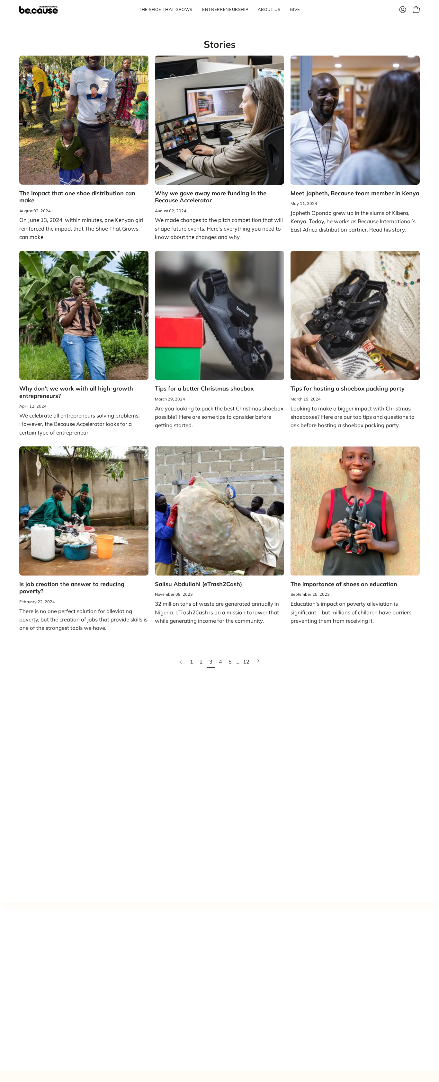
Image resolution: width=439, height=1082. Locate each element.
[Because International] (38, 10)
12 (246, 661)
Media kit (257, 970)
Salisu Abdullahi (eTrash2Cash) (198, 584)
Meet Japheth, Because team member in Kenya (355, 193)
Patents (256, 982)
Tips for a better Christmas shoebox (204, 388)
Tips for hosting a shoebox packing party (348, 388)
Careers (255, 993)
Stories (220, 44)
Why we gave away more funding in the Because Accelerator (210, 196)
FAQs (253, 1004)
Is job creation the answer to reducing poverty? (71, 587)
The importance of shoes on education (344, 584)
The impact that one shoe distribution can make (77, 196)
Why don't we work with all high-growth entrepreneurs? (76, 392)
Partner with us (265, 937)
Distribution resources (273, 948)
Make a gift (260, 959)
